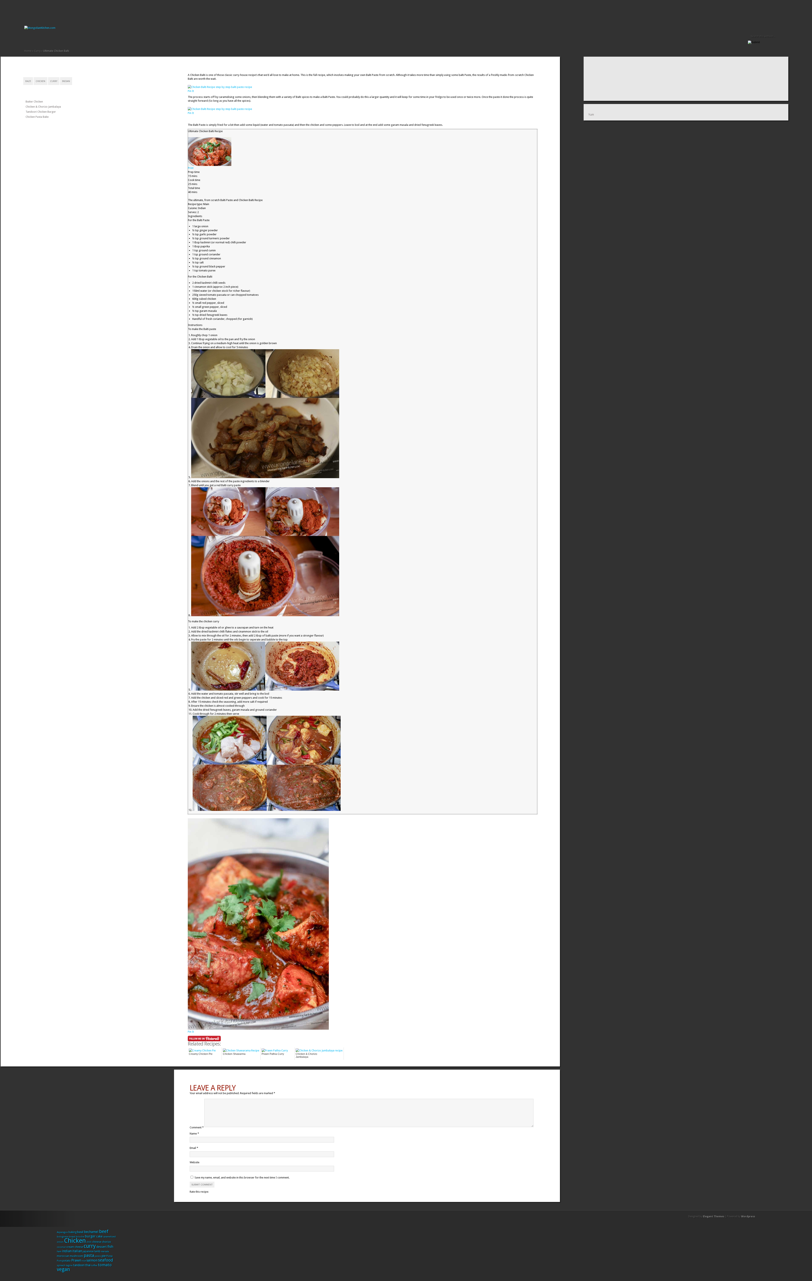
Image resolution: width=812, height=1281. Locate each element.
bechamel (91, 1232)
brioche (80, 1236)
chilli (89, 1242)
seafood (105, 1260)
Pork (59, 1260)
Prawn (76, 1260)
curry (53, 81)
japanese (88, 1251)
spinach (61, 1265)
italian (77, 1251)
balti (28, 81)
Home (26, 39)
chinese (96, 1241)
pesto (98, 1256)
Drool (29, 39)
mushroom (76, 1256)
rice (84, 1260)
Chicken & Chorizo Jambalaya (43, 106)
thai (88, 1265)
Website (194, 1162)
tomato (105, 1265)
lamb (97, 1251)
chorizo (106, 1241)
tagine (69, 1265)
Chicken (40, 81)
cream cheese (74, 1246)
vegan (63, 1269)
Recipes (43, 39)
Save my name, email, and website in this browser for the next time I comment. (242, 1177)
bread (72, 1236)
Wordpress (748, 1216)
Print (190, 168)
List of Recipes (36, 39)
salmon (91, 1260)
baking (73, 1232)
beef (103, 1231)
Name (194, 1133)
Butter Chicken (34, 101)
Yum (591, 114)
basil (80, 1232)
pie (104, 1256)
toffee (94, 1265)
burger (90, 1236)
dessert (101, 1247)
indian (66, 81)
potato (66, 1260)
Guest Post (39, 39)
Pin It (191, 91)
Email (194, 1148)
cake (99, 1236)
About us (32, 39)
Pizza (109, 1256)
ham (59, 1251)
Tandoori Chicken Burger (41, 111)
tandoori (79, 1265)
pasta (89, 1255)
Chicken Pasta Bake (37, 116)
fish (110, 1246)
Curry (37, 50)
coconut (61, 1247)
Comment (197, 1127)
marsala (105, 1251)
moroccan (63, 1256)
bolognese (63, 1236)
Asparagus (62, 1232)
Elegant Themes (713, 1216)
